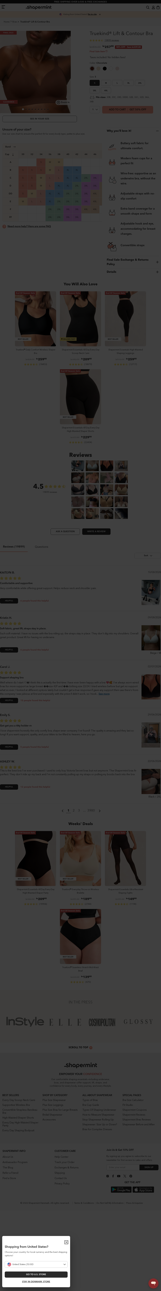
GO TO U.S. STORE (36, 1274)
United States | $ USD (22, 1264)
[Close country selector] (66, 1242)
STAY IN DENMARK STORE (36, 1282)
